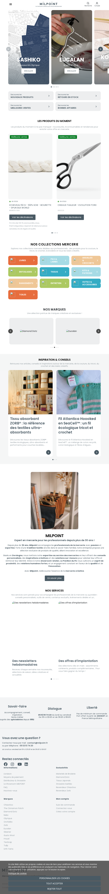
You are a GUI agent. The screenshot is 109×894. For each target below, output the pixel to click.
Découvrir (28, 71)
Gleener (7, 832)
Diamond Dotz (62, 777)
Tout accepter (54, 883)
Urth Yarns (8, 849)
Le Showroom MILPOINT (14, 784)
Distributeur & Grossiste (15, 780)
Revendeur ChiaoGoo (66, 787)
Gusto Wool (9, 835)
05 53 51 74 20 (26, 745)
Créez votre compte (65, 811)
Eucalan (7, 828)
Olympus (8, 818)
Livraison (8, 773)
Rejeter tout (54, 888)
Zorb (6, 825)
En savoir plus (54, 578)
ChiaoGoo (8, 805)
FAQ (5, 787)
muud (6, 838)
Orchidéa (8, 821)
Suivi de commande (65, 805)
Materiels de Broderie (66, 773)
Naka (6, 815)
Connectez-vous (64, 808)
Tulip (6, 845)
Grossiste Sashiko (64, 784)
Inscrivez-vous (10, 790)
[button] (97, 4)
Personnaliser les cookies (54, 878)
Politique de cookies (17, 873)
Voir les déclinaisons (22, 217)
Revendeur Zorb (63, 790)
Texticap (8, 842)
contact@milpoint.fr (37, 743)
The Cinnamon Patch (14, 808)
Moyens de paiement (14, 777)
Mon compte (62, 799)
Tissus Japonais (63, 780)
